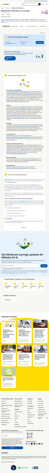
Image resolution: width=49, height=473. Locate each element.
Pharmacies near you (19, 403)
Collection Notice (41, 409)
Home (2, 8)
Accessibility (29, 403)
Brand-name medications (6, 418)
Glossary (22, 26)
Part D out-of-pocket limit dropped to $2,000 (16, 153)
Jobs (28, 419)
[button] (31, 4)
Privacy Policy (12, 273)
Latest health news (18, 411)
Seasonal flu (17, 424)
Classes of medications (5, 414)
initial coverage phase (29, 160)
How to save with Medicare (31, 26)
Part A (31, 94)
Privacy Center (41, 403)
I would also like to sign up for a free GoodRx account (13, 268)
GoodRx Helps (30, 417)
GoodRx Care (3, 424)
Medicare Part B (13, 182)
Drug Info (8, 14)
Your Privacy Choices (40, 418)
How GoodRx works (18, 401)
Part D (31, 93)
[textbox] (20, 265)
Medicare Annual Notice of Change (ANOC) (17, 91)
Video (16, 413)
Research (29, 412)
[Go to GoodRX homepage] (5, 4)
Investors (29, 421)
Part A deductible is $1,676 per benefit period (27, 126)
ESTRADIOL (21, 19)
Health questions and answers (20, 426)
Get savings (39, 42)
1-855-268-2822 (19, 457)
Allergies (16, 418)
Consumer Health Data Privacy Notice (42, 414)
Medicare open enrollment (12, 100)
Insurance (3, 401)
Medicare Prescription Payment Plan (15, 146)
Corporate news (30, 423)
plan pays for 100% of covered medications (16, 168)
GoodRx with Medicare (18, 221)
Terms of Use (44, 271)
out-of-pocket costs (33, 185)
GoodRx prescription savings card (6, 406)
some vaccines (14, 129)
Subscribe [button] (44, 265)
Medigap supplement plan (19, 118)
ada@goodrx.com (26, 457)
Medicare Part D (8, 179)
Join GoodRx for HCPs (43, 1)
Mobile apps (3, 403)
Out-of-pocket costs (5, 416)
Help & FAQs (29, 401)
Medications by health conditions (5, 411)
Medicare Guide (6, 26)
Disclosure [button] (42, 32)
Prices (7, 8)
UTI (15, 420)
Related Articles (42, 26)
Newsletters (17, 416)
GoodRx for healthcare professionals (19, 406)
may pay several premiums (21, 108)
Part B (38, 94)
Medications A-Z (4, 408)
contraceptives (43, 21)
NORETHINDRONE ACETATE (7, 19)
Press (28, 410)
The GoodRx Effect (31, 414)
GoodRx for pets (4, 420)
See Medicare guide (9, 58)
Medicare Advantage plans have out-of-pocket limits (18, 137)
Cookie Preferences (41, 411)
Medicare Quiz (15, 26)
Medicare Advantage (11, 93)
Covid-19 (16, 422)
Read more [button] (3, 22)
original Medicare (26, 94)
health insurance (25, 106)
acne (18, 21)
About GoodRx (30, 408)
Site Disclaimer (41, 407)
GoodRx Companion (5, 422)
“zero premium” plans (11, 115)
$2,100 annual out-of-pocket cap (14, 187)
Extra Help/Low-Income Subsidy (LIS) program (21, 201)
